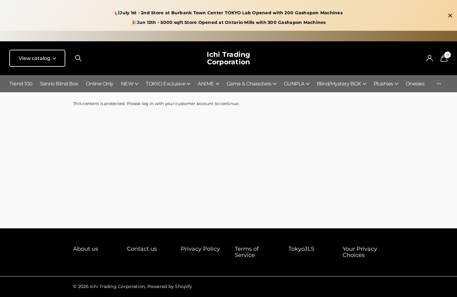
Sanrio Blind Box (59, 84)
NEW (127, 84)
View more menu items (438, 83)
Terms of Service (247, 251)
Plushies (383, 84)
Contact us (142, 248)
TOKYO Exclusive (165, 84)
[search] (78, 58)
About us (85, 248)
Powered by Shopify (169, 286)
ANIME (206, 84)
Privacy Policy (200, 248)
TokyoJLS (301, 248)
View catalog (35, 58)
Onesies (415, 84)
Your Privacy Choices (360, 251)
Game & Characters (249, 84)
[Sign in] (429, 58)
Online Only (99, 84)
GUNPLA (294, 84)
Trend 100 (21, 84)
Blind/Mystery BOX (339, 84)
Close (450, 15)
